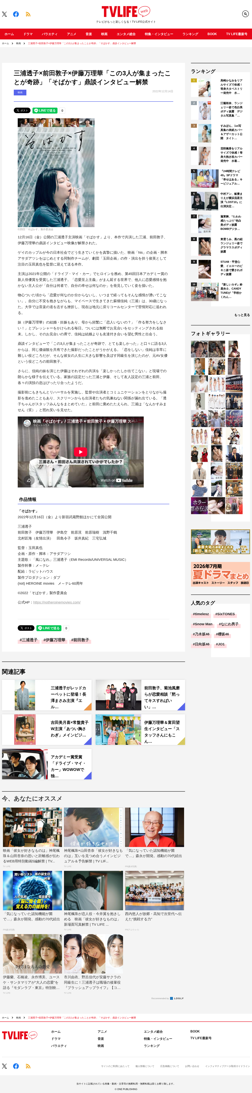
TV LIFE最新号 (236, 34)
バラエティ (50, 34)
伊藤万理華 (55, 640)
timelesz (202, 614)
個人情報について (144, 1066)
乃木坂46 (202, 634)
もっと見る (242, 315)
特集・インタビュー (159, 34)
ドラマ (28, 34)
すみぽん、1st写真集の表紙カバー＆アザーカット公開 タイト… (231, 132)
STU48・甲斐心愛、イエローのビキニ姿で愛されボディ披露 (231, 268)
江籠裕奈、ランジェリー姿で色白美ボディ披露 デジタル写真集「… (231, 109)
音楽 (89, 34)
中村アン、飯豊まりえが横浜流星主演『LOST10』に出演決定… (231, 200)
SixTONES (226, 614)
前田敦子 (81, 640)
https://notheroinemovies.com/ (57, 602)
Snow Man (203, 624)
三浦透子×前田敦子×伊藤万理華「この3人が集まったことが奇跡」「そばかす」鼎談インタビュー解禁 (82, 43)
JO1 (221, 644)
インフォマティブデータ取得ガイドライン (227, 1066)
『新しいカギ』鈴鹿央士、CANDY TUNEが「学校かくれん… (231, 290)
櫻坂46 (223, 634)
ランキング (190, 34)
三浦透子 (30, 640)
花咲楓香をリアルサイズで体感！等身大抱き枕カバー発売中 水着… (231, 154)
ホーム (9, 34)
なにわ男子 (230, 624)
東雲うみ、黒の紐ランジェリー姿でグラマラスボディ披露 (231, 245)
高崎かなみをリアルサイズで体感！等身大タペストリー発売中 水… (231, 86)
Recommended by (160, 998)
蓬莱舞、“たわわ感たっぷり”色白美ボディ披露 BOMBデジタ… (230, 222)
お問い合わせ (192, 1066)
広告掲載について (169, 1066)
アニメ (71, 34)
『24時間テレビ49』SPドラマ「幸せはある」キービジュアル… (231, 177)
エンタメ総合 (126, 34)
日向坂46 (202, 644)
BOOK (212, 34)
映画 (104, 34)
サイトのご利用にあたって (115, 1066)
